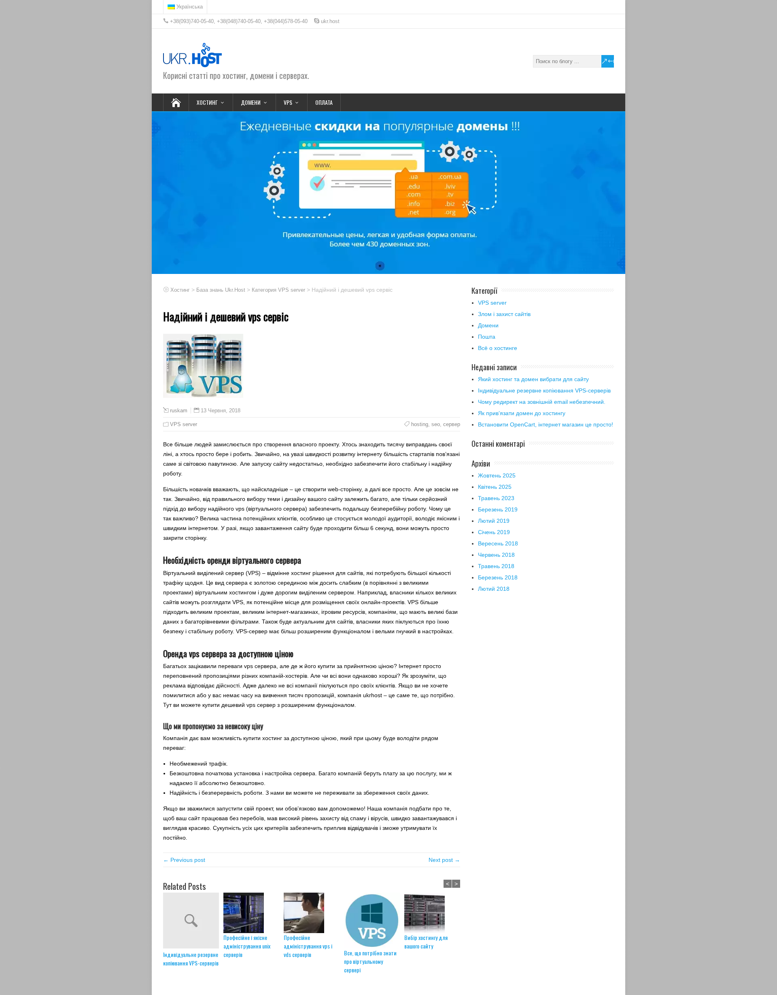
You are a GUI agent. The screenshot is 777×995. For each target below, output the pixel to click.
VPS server (183, 424)
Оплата (324, 102)
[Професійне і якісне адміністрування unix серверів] (253, 913)
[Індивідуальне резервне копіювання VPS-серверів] (193, 921)
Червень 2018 (496, 555)
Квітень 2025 (495, 487)
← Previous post (184, 860)
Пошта (486, 336)
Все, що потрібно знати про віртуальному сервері (370, 961)
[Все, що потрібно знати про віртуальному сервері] (374, 920)
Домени (488, 325)
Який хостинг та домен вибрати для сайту (533, 379)
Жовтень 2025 (497, 475)
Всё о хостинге (497, 348)
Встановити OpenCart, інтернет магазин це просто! (545, 424)
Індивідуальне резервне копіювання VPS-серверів (191, 958)
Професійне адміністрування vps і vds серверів (308, 946)
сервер (451, 424)
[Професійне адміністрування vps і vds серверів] (314, 913)
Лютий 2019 (494, 521)
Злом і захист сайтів (504, 314)
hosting (419, 424)
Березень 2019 (498, 509)
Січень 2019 (494, 532)
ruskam (178, 411)
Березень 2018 (498, 577)
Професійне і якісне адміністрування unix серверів (246, 946)
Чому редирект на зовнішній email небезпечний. (541, 402)
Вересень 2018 (498, 543)
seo (435, 424)
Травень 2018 (496, 566)
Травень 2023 (496, 498)
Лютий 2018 (494, 589)
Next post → (444, 860)
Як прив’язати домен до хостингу (521, 413)
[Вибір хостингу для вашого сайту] (434, 913)
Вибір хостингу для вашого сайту (426, 941)
